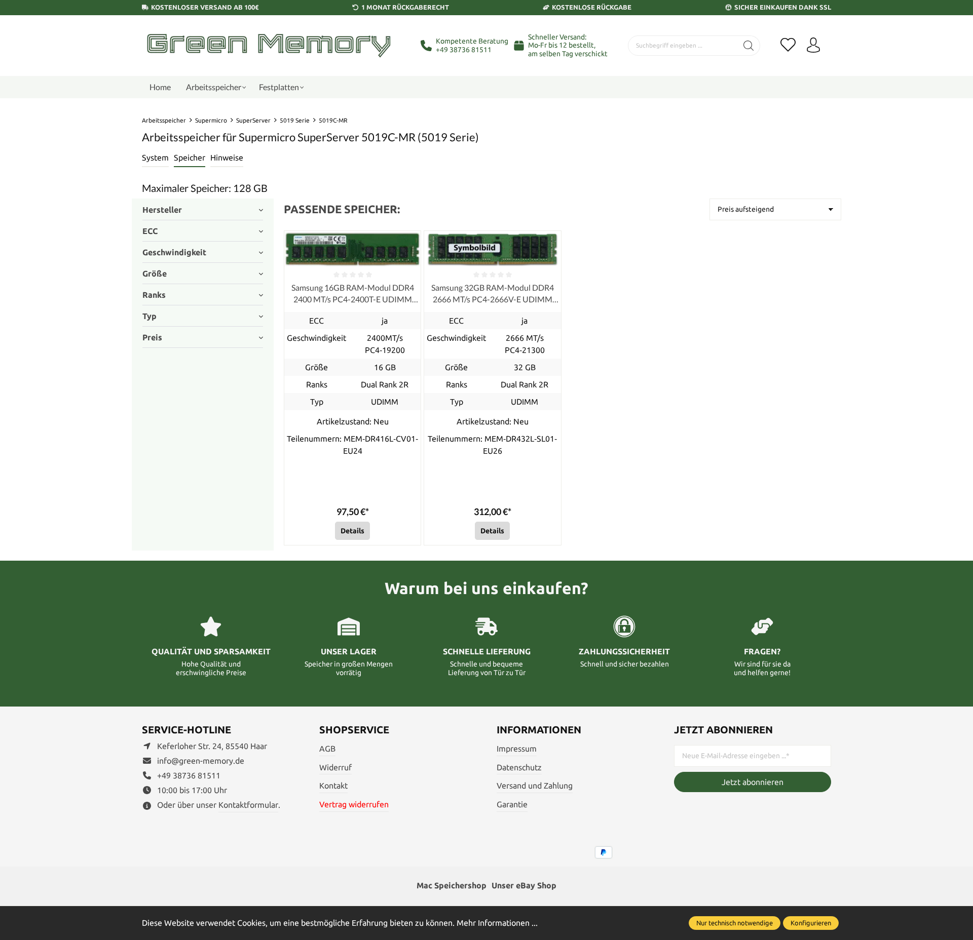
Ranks (154, 294)
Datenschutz (519, 767)
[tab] (155, 158)
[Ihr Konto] (813, 45)
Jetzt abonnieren (752, 782)
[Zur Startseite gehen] (268, 45)
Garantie (512, 804)
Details (352, 531)
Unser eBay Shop (524, 885)
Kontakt (333, 785)
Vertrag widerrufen (354, 804)
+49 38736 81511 (464, 50)
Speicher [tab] (189, 157)
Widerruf (335, 767)
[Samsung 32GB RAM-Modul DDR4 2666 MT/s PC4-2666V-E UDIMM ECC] (492, 249)
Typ (149, 316)
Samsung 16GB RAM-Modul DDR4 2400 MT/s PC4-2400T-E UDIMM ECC (352, 294)
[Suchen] (748, 45)
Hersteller (162, 209)
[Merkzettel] (788, 45)
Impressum (517, 748)
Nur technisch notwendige (734, 922)
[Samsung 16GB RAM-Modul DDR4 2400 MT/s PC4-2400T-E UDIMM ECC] (352, 249)
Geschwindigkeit (174, 252)
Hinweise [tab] (226, 157)
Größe (154, 273)
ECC (150, 231)
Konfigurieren (811, 922)
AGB (327, 748)
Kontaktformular (248, 804)
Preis (152, 337)
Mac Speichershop (451, 885)
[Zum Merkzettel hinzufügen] (410, 241)
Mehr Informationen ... (497, 922)
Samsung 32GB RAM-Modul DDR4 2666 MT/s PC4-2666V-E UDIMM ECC (492, 294)
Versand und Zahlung (535, 785)
